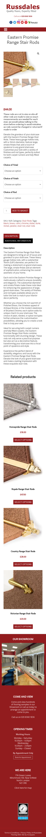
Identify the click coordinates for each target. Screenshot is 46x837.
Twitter (14, 22)
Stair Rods (27, 220)
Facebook (10, 22)
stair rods (30, 225)
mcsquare (31, 835)
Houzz (33, 22)
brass (12, 223)
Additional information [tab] (18, 241)
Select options (23, 440)
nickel (6, 225)
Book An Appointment (23, 757)
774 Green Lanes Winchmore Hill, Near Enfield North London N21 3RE (23, 779)
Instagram (18, 22)
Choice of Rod (10, 192)
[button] (38, 53)
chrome (24, 223)
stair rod (21, 225)
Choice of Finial (11, 165)
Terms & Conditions (11, 832)
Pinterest (26, 22)
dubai (32, 223)
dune (38, 223)
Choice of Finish (11, 178)
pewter (13, 225)
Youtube (22, 22)
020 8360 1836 (26, 16)
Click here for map (23, 787)
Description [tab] (11, 236)
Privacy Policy (26, 832)
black (6, 223)
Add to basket (20, 210)
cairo (18, 223)
